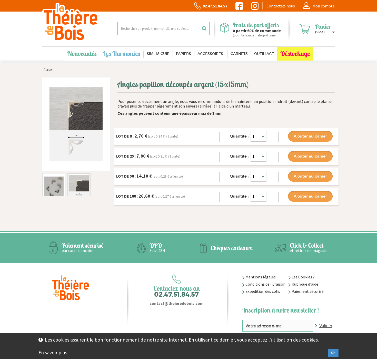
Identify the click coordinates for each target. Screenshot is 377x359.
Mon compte (323, 5)
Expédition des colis (262, 291)
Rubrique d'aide (305, 284)
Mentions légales (260, 276)
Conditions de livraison (265, 284)
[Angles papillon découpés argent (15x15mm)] (54, 190)
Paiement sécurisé (308, 291)
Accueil (48, 69)
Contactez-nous (280, 5)
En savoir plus (52, 353)
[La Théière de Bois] (76, 22)
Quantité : (239, 136)
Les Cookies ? (303, 276)
